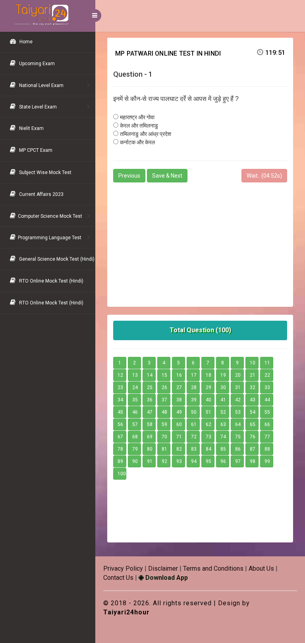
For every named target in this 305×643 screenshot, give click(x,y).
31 (238, 387)
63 (223, 424)
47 (149, 412)
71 (179, 437)
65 (252, 424)
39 (194, 400)
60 (179, 424)
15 (164, 375)
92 (164, 461)
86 (238, 449)
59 (164, 424)
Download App (166, 577)
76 (252, 437)
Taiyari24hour (126, 612)
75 (238, 437)
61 (194, 424)
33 (267, 387)
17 (194, 375)
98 (252, 461)
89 (120, 461)
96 (223, 461)
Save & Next (167, 175)
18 (208, 375)
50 (194, 412)
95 (208, 461)
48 (164, 412)
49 (179, 412)
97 (238, 461)
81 (164, 449)
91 (149, 461)
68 (135, 437)
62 (208, 424)
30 (223, 387)
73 (208, 437)
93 (179, 461)
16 (179, 375)
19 (223, 375)
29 (208, 387)
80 (149, 449)
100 (122, 473)
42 (238, 400)
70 (164, 437)
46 (135, 412)
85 (223, 449)
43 (252, 400)
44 (267, 400)
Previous (129, 175)
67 (120, 437)
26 (164, 387)
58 (149, 424)
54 (252, 412)
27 (179, 387)
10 (252, 363)
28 (194, 387)
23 (120, 387)
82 (179, 449)
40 (208, 400)
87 (252, 449)
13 (135, 375)
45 (120, 412)
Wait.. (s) (264, 175)
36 (149, 400)
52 (223, 412)
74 (223, 437)
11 (267, 363)
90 (135, 461)
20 (238, 375)
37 (164, 400)
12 (120, 375)
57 (135, 424)
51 (208, 412)
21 (252, 375)
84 (208, 449)
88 (267, 449)
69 (149, 437)
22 (267, 375)
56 (120, 424)
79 (135, 449)
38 (179, 400)
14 (149, 375)
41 (223, 400)
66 (267, 424)
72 (194, 437)
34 (120, 400)
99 (267, 461)
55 (267, 412)
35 (135, 400)
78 (120, 449)
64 (238, 424)
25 (149, 387)
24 (135, 387)
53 (238, 412)
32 (252, 387)
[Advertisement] (200, 241)
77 (267, 437)
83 (194, 449)
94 (194, 461)
